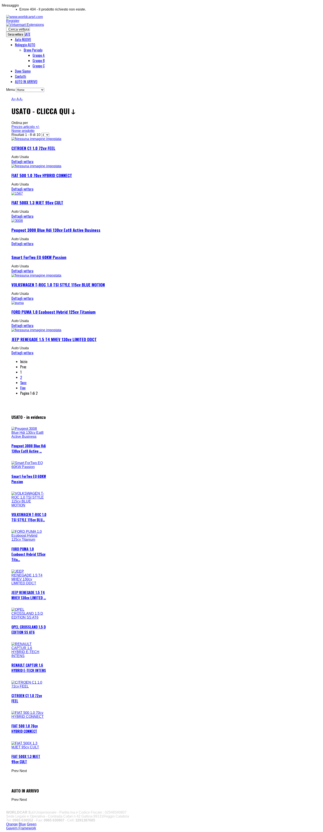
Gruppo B (39, 60)
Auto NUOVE (23, 39)
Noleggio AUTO (25, 44)
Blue (22, 824)
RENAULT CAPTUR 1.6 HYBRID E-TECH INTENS (28, 668)
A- (21, 99)
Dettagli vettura (22, 161)
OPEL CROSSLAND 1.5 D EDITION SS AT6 (28, 629)
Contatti (20, 76)
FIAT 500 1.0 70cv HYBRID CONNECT (41, 175)
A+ (13, 99)
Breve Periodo (33, 50)
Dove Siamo (23, 71)
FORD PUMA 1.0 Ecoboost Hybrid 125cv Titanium (53, 312)
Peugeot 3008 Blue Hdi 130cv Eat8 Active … (28, 448)
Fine (22, 388)
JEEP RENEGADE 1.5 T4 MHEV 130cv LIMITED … (28, 595)
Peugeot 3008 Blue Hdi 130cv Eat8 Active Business (55, 230)
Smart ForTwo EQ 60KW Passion (38, 257)
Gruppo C (39, 65)
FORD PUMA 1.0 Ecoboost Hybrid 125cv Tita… (28, 554)
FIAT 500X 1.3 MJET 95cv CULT (37, 202)
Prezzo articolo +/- (25, 127)
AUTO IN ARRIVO (26, 81)
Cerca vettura (18, 29)
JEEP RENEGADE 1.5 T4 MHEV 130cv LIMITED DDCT (54, 339)
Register (12, 21)
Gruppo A (39, 55)
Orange (12, 824)
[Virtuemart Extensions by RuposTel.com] (25, 25)
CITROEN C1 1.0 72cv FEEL (33, 148)
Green (31, 824)
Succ (23, 382)
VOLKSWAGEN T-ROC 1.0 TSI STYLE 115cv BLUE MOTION (58, 285)
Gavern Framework (21, 828)
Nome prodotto (22, 131)
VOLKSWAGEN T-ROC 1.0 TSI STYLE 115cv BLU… (28, 517)
